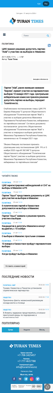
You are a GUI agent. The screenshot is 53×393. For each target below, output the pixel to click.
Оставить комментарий (15, 266)
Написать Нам (26, 371)
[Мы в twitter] (38, 379)
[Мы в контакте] (20, 379)
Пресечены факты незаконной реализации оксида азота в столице (23, 301)
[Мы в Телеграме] (26, 379)
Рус (46, 4)
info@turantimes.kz (26, 367)
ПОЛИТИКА (8, 44)
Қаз (39, 4)
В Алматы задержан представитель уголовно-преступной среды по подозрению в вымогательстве (24, 315)
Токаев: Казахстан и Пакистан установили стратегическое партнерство (22, 289)
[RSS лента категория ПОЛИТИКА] (49, 45)
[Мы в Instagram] (32, 379)
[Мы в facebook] (14, 379)
